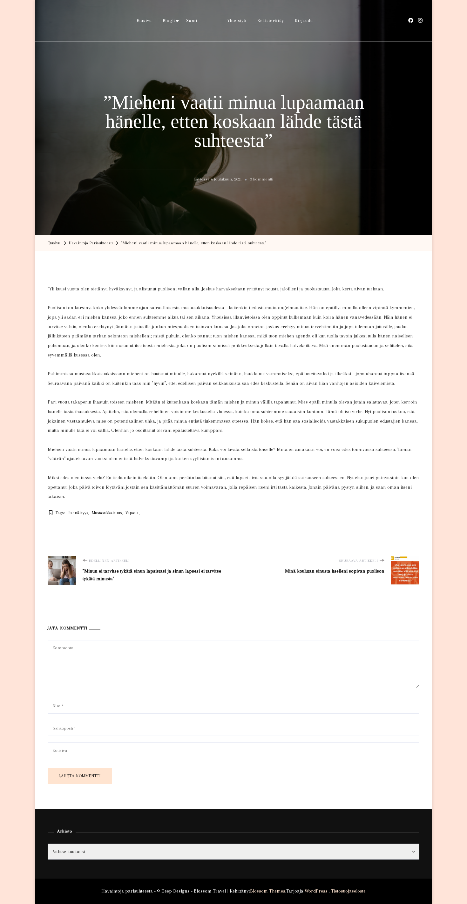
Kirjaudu (304, 20)
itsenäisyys (78, 512)
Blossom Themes (267, 891)
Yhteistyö (237, 20)
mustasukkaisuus (107, 512)
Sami (191, 20)
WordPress (316, 891)
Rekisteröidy (271, 20)
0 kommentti (261, 180)
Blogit (169, 20)
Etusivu (144, 20)
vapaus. (132, 512)
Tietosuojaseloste (348, 891)
